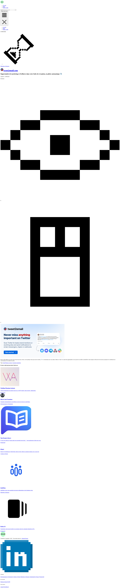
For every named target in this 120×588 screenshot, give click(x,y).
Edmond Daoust (25, 538)
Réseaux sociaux (8, 362)
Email (4, 362)
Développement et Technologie (6, 576)
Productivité (41, 576)
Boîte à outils (5, 7)
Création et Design (16, 576)
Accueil (4, 5)
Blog (4, 6)
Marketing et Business (4, 66)
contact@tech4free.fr (4, 586)
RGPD (8, 581)
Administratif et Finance (34, 576)
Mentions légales (3, 581)
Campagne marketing (16, 362)
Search (1, 9)
